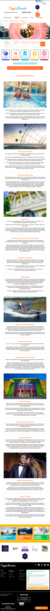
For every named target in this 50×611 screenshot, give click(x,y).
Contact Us (37, 12)
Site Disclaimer (3, 573)
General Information (13, 20)
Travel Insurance (22, 575)
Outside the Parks (23, 20)
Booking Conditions (2, 576)
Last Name (28, 579)
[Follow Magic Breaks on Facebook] (39, 565)
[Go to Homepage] (1, 21)
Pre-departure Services (21, 577)
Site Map (20, 572)
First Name (28, 577)
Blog (10, 577)
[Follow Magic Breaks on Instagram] (42, 565)
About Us (10, 573)
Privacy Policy (3, 572)
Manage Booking (38, 15)
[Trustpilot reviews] (37, 7)
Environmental (22, 579)
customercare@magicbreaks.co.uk (8, 608)
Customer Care (12, 576)
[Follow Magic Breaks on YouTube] (48, 565)
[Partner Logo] (26, 12)
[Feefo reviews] (44, 4)
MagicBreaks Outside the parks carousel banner (25, 32)
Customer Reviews (22, 573)
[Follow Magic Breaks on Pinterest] (45, 565)
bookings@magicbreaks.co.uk (24, 599)
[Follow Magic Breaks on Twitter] (36, 565)
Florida (6, 20)
